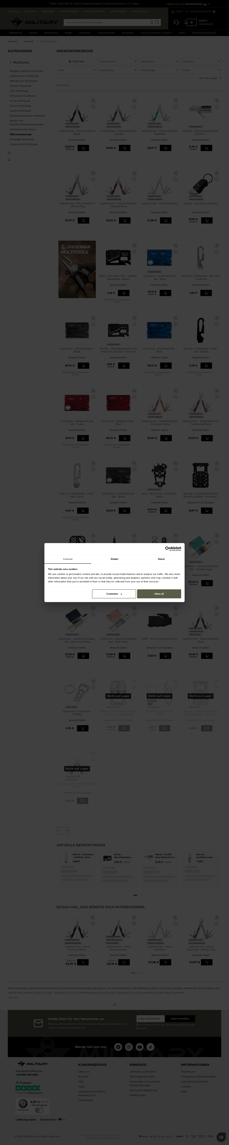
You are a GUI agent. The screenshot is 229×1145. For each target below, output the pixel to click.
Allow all (159, 593)
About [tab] (161, 559)
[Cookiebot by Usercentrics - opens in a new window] (167, 548)
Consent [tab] (67, 559)
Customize (112, 593)
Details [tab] (114, 559)
